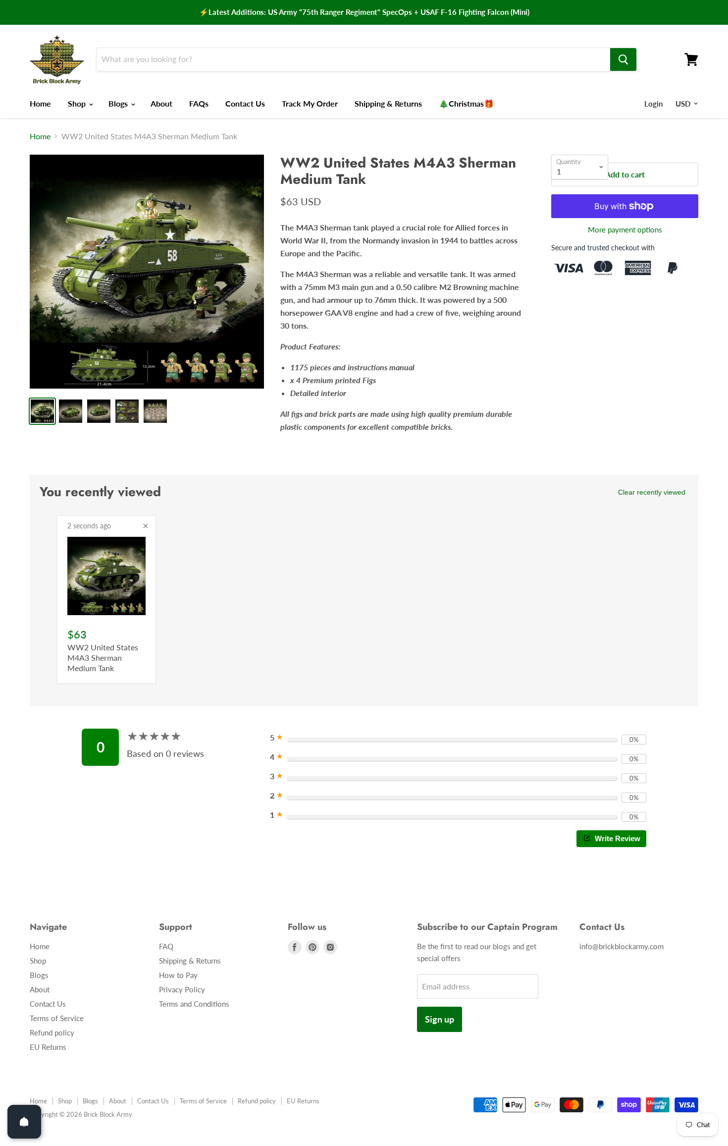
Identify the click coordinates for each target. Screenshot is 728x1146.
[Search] (623, 59)
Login (653, 103)
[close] (146, 526)
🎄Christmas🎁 (466, 103)
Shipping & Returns (388, 103)
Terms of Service (57, 1018)
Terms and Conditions (194, 1003)
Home (40, 103)
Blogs (119, 103)
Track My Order (310, 103)
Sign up (439, 1019)
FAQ (166, 946)
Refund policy (52, 1032)
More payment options (625, 230)
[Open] (24, 1122)
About (161, 103)
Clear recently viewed (651, 492)
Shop (78, 103)
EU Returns (48, 1046)
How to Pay (178, 975)
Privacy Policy (182, 989)
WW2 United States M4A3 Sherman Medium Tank (102, 657)
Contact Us (245, 103)
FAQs (198, 103)
